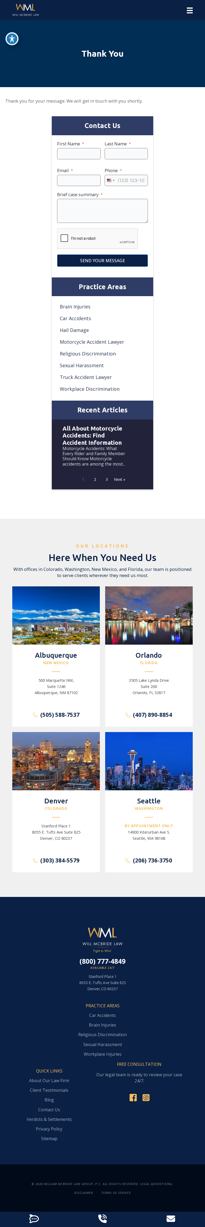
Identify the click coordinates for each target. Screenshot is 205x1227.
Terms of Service (116, 1193)
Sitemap (49, 1138)
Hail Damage (74, 330)
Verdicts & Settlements (49, 1119)
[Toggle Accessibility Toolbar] (12, 38)
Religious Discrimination (88, 353)
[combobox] (110, 180)
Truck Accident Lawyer (86, 377)
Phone (111, 170)
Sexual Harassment (82, 365)
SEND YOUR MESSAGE (102, 261)
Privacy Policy (49, 1129)
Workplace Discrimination (90, 389)
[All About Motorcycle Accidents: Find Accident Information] (102, 450)
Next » (119, 479)
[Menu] (190, 10)
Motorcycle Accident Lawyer (92, 342)
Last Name (116, 144)
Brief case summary (77, 194)
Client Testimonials (49, 1090)
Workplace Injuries (102, 1054)
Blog (49, 1100)
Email (63, 170)
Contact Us (49, 1110)
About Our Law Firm (49, 1080)
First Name (68, 144)
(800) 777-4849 (102, 961)
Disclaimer (83, 1193)
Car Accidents (75, 318)
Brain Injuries (75, 306)
